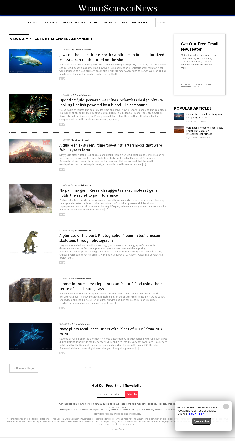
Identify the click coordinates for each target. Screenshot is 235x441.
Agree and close (201, 421)
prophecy (34, 22)
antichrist (51, 22)
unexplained (139, 22)
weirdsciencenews (74, 22)
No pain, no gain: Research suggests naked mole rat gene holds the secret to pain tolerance (108, 193)
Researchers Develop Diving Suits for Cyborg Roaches (204, 116)
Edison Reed (204, 121)
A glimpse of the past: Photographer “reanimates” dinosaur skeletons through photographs (110, 238)
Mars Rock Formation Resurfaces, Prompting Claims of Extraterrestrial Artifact (204, 131)
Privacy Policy (117, 429)
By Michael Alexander (81, 50)
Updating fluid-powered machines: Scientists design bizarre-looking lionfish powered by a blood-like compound (111, 102)
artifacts (110, 22)
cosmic (94, 22)
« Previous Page (24, 368)
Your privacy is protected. (191, 84)
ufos (124, 22)
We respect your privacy (99, 410)
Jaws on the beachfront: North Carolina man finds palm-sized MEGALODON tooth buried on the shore (111, 57)
